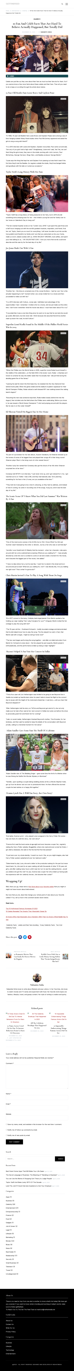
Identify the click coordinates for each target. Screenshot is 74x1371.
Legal (7, 1230)
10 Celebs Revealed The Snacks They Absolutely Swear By (26, 911)
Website (8, 1114)
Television (9, 1266)
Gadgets (8, 1223)
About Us (9, 1321)
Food (7, 1219)
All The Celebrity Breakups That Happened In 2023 (37, 1025)
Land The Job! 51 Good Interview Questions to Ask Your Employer (29, 1186)
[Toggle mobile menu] (66, 4)
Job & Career (10, 1226)
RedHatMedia (57, 1364)
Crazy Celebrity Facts (47, 925)
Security (9, 1259)
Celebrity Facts (11, 925)
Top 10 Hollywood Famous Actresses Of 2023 (21, 908)
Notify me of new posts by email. (18, 1135)
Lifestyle (8, 1233)
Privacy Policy (11, 1332)
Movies (8, 1241)
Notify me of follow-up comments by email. (22, 1130)
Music (8, 1244)
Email (8, 1104)
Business (9, 1201)
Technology (10, 1350)
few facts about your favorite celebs (41, 887)
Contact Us (10, 1324)
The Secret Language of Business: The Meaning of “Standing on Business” (31, 1175)
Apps (7, 1197)
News (8, 1248)
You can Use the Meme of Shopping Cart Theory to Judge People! (29, 1178)
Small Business (11, 1263)
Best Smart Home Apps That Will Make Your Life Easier (25, 1171)
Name (8, 1094)
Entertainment (10, 1208)
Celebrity (37, 19)
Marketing (9, 1237)
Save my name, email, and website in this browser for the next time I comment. (34, 1124)
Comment (10, 1063)
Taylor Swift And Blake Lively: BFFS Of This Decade (24, 1182)
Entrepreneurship (12, 1212)
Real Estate (9, 1252)
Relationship (10, 1256)
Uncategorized (11, 1274)
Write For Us (10, 1328)
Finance (8, 1215)
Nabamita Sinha (46, 32)
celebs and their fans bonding (28, 925)
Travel (8, 1270)
